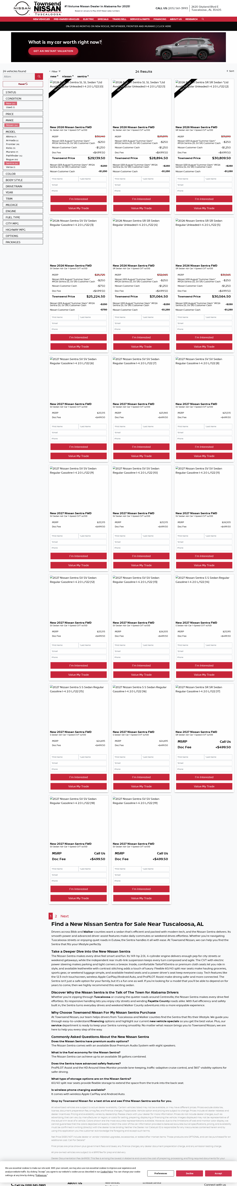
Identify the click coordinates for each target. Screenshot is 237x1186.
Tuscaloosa (102, 997)
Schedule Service (152, 1182)
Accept (218, 1173)
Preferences (160, 1173)
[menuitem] (23, 103)
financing (97, 1021)
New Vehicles (112, 1182)
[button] (41, 19)
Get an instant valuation (53, 51)
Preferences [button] (41, 1175)
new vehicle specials (164, 1021)
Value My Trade (78, 208)
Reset (21, 83)
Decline (189, 1173)
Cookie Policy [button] (106, 1172)
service (56, 1025)
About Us (75, 1183)
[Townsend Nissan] (38, 8)
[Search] (39, 76)
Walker (88, 932)
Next (65, 916)
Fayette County (159, 1001)
